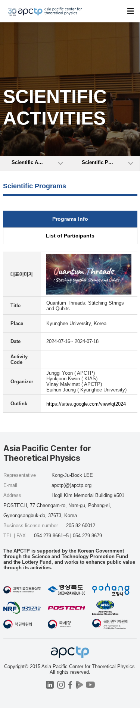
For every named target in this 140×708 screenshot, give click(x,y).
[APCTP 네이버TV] (79, 685)
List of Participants (70, 236)
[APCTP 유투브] (90, 685)
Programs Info (70, 219)
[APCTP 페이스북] (70, 685)
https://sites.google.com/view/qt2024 (86, 404)
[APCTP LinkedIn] (50, 685)
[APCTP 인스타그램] (61, 685)
